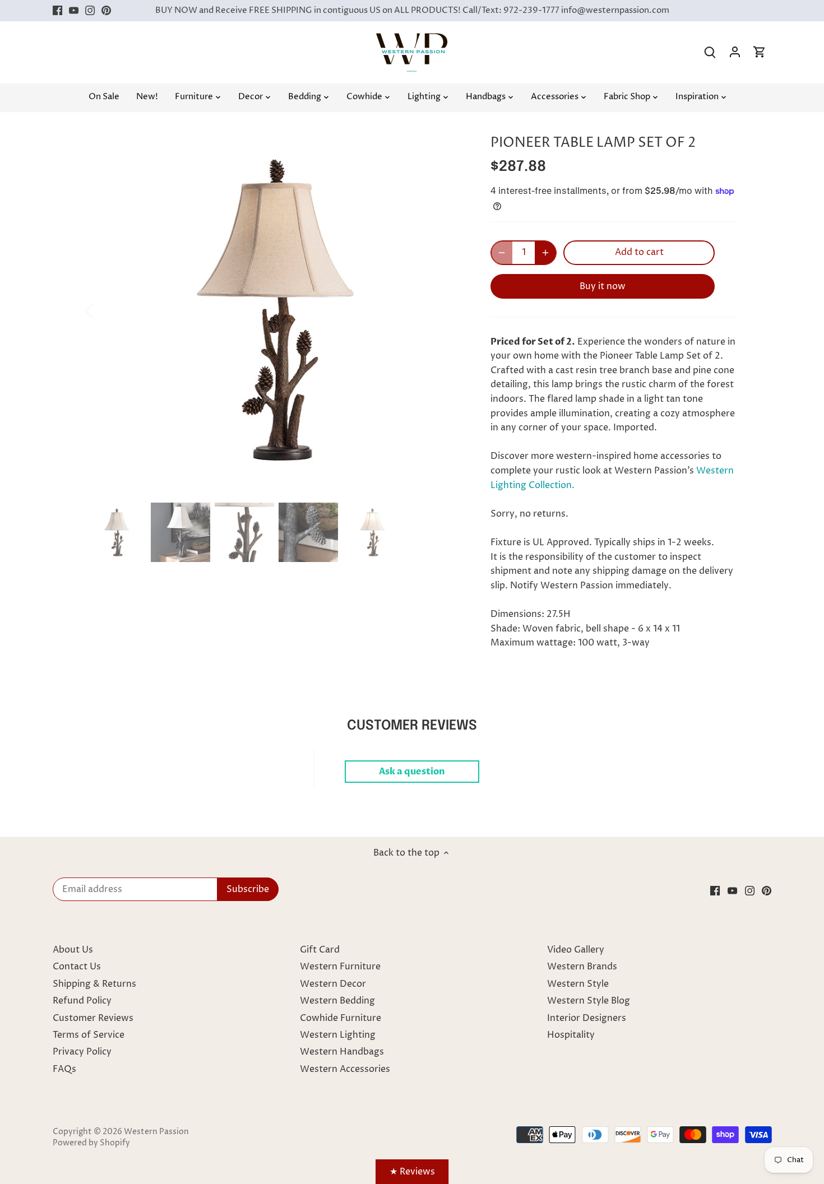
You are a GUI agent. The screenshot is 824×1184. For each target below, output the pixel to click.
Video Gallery (575, 950)
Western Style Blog (588, 1001)
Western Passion (156, 1131)
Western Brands (582, 966)
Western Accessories (345, 1069)
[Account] (735, 52)
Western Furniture (340, 966)
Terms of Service (88, 1035)
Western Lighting (338, 1035)
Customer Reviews (93, 1018)
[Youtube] (73, 10)
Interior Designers (586, 1018)
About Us (73, 950)
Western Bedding (337, 1001)
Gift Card (320, 950)
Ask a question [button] (412, 771)
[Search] (710, 52)
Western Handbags (342, 1052)
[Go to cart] (759, 52)
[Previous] (104, 310)
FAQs (64, 1069)
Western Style (578, 984)
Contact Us (77, 966)
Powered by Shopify (91, 1143)
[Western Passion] (411, 38)
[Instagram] (90, 10)
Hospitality (571, 1035)
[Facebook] (57, 10)
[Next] (447, 310)
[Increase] (545, 252)
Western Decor (333, 984)
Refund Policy (82, 1001)
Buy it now (603, 286)
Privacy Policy (82, 1052)
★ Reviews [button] (412, 1172)
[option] (275, 310)
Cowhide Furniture (340, 1018)
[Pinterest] (106, 10)
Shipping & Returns (94, 984)
